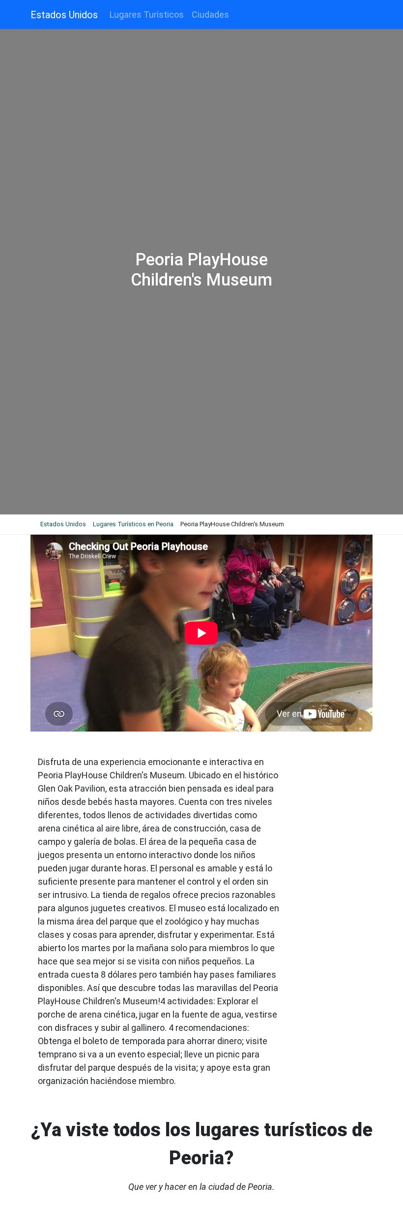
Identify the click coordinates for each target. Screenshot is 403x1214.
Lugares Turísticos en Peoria (133, 524)
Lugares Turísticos (147, 14)
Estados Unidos (64, 15)
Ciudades (210, 14)
